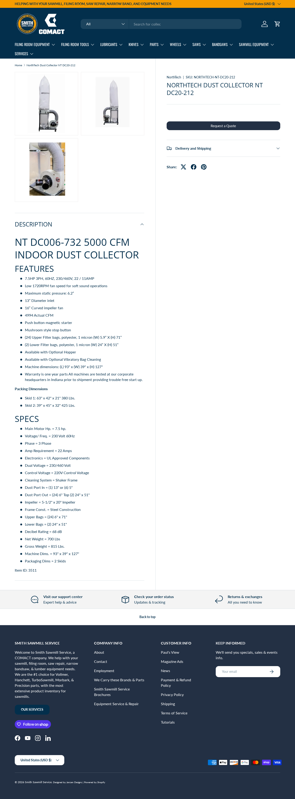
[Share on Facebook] (194, 167)
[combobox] (161, 24)
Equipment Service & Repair (116, 704)
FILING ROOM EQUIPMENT (32, 44)
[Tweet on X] (183, 167)
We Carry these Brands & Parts (119, 680)
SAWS (196, 44)
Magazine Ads (172, 661)
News (165, 670)
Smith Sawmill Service (38, 782)
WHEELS (175, 44)
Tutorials (168, 722)
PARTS (154, 44)
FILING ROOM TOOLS (75, 44)
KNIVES (134, 44)
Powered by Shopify (94, 782)
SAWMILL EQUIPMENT (254, 44)
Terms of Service (174, 713)
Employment (104, 670)
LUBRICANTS (108, 44)
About (99, 652)
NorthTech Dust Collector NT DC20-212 (51, 65)
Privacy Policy (172, 694)
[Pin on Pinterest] (204, 167)
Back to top (147, 617)
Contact (100, 661)
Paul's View (170, 652)
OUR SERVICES (32, 709)
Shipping (168, 704)
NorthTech (174, 77)
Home (18, 65)
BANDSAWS (220, 44)
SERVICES (21, 53)
